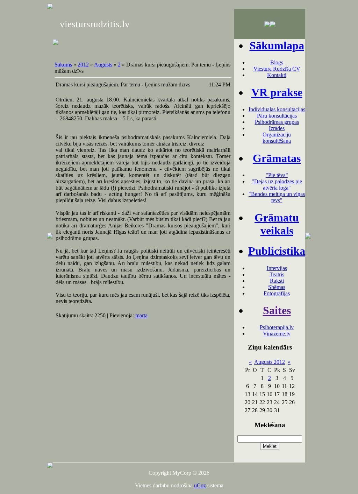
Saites (277, 310)
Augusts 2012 (269, 362)
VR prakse (276, 92)
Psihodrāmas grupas (277, 122)
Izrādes (277, 128)
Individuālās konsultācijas (277, 109)
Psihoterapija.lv (277, 327)
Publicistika (276, 251)
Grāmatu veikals (277, 224)
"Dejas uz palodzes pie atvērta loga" (277, 184)
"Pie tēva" (277, 175)
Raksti (277, 281)
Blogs (276, 62)
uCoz (200, 485)
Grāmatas (277, 158)
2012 (83, 65)
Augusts (103, 65)
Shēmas (276, 287)
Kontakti (276, 75)
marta (141, 315)
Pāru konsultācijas (277, 116)
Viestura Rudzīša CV (276, 69)
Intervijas (277, 268)
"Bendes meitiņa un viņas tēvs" (277, 197)
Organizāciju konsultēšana (277, 138)
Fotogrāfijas (277, 293)
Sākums (63, 65)
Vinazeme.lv (277, 334)
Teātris (277, 274)
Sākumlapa (277, 45)
